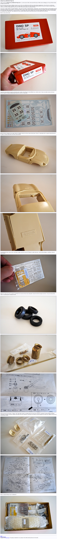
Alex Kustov (7, 537)
